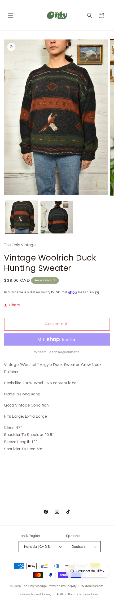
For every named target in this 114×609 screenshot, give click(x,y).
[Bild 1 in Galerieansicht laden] (21, 217)
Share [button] (14, 305)
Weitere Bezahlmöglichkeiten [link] (57, 352)
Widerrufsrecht (92, 586)
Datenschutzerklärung (35, 594)
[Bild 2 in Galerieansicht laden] (57, 217)
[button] (10, 15)
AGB (60, 594)
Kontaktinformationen (84, 594)
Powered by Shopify (62, 586)
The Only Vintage (34, 586)
